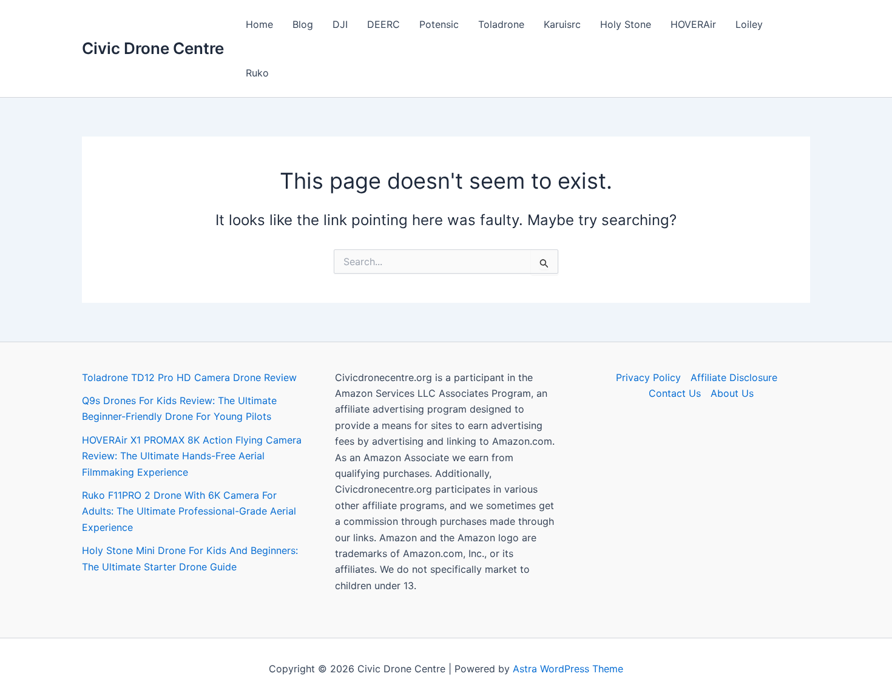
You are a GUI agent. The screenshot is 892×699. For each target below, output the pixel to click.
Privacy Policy (648, 377)
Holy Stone (625, 24)
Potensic (439, 24)
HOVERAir (693, 24)
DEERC (383, 24)
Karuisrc (562, 24)
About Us (732, 393)
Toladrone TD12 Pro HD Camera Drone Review (189, 377)
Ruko (257, 73)
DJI (340, 24)
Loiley (749, 24)
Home (259, 24)
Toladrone (501, 24)
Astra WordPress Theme (568, 669)
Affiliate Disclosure (734, 377)
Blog (302, 24)
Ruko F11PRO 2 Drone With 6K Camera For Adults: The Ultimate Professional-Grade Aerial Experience (189, 511)
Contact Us (675, 393)
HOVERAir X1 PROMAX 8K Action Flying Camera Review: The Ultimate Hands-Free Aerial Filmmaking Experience (192, 456)
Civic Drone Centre (153, 48)
